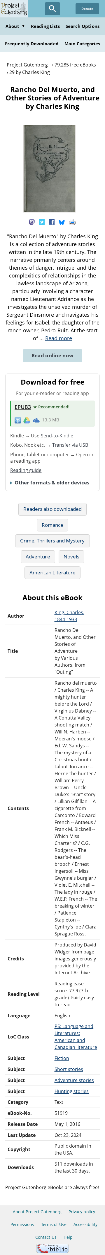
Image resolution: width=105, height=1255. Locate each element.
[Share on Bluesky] (62, 221)
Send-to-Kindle (57, 435)
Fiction (62, 1058)
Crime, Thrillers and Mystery (52, 540)
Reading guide (26, 470)
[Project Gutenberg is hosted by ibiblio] (52, 1251)
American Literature (52, 572)
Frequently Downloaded (32, 43)
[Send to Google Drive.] (26, 419)
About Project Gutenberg (37, 1211)
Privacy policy (82, 1211)
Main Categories (82, 43)
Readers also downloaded (52, 509)
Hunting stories (72, 1091)
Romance (52, 525)
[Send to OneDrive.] (36, 420)
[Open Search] (52, 8)
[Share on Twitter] (42, 221)
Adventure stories (74, 1080)
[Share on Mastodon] (32, 221)
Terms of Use (53, 1224)
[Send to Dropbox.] (18, 420)
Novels (71, 556)
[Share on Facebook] (52, 221)
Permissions (22, 1224)
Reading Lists (45, 26)
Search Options (82, 26)
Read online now (53, 355)
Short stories (69, 1069)
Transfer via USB (70, 445)
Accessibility (86, 1224)
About (15, 26)
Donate (87, 8)
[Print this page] (72, 221)
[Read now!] (49, 211)
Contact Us (45, 1237)
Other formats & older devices (52, 482)
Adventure (38, 556)
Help (68, 1237)
